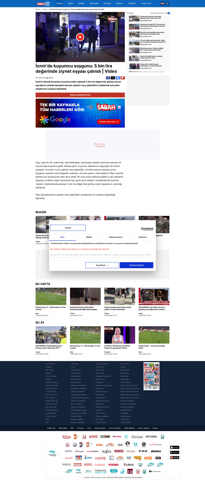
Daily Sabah (63, 428)
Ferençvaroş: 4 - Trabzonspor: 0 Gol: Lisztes (51, 308)
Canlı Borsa (75, 364)
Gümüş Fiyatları (51, 416)
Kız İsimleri (99, 419)
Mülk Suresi (125, 376)
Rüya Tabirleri (75, 373)
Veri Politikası (50, 364)
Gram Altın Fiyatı (51, 395)
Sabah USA (51, 428)
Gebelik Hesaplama (78, 401)
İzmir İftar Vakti (51, 391)
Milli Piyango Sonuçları (79, 410)
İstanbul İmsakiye (52, 382)
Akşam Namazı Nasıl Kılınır (130, 388)
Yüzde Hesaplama (102, 364)
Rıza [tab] (62, 237)
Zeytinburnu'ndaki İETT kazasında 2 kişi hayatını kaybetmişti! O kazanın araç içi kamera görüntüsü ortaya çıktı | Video (152, 25)
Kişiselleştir (101, 265)
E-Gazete (80, 428)
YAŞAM (59, 3)
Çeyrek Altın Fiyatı (52, 401)
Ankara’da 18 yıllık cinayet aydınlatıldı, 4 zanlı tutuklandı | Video (151, 65)
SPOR (70, 3)
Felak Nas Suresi (102, 391)
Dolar (47, 419)
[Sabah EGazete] (151, 393)
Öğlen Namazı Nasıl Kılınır (130, 395)
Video (38, 9)
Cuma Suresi (100, 367)
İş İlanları (49, 367)
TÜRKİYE (132, 3)
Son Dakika (50, 370)
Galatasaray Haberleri (78, 385)
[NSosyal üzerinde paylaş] (118, 77)
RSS (72, 428)
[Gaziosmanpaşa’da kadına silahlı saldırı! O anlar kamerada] (119, 296)
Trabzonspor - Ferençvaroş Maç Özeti (152, 347)
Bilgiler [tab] (89, 237)
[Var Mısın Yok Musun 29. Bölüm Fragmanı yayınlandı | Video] (119, 335)
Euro (47, 422)
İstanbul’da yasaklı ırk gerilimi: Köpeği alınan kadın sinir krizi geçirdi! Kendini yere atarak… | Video (151, 17)
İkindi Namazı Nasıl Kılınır (129, 398)
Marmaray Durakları (127, 407)
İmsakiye (49, 379)
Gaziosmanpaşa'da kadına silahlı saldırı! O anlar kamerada (117, 308)
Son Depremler (76, 379)
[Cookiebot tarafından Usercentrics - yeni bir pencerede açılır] (143, 229)
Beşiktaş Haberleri (77, 391)
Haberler (49, 373)
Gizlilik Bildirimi (129, 428)
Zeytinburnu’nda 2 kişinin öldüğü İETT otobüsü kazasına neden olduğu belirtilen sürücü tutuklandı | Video (152, 49)
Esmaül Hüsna (126, 416)
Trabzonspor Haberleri (79, 395)
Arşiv (89, 428)
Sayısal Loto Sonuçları (78, 413)
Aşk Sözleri (100, 404)
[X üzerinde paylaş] (113, 77)
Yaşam (44, 9)
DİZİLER (107, 3)
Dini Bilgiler (124, 413)
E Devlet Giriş (76, 370)
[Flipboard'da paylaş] (123, 77)
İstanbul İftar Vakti (52, 385)
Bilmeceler (99, 382)
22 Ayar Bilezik (51, 413)
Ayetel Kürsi (100, 373)
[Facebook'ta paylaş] (108, 77)
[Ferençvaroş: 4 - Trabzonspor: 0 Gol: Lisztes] (51, 296)
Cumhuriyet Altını (52, 410)
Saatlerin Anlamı (126, 410)
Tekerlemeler (125, 370)
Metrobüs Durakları (102, 401)
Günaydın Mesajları (127, 401)
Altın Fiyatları (50, 398)
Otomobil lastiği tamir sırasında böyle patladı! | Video (151, 57)
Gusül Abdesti (126, 382)
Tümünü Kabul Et (136, 265)
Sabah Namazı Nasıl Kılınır (130, 391)
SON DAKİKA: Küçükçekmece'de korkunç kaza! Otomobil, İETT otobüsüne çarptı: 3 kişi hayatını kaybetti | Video (49, 347)
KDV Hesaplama (76, 404)
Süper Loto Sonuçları (78, 407)
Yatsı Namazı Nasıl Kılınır (129, 385)
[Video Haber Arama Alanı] (167, 3)
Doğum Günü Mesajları (129, 404)
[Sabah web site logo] (163, 4)
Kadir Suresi (125, 379)
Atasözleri (99, 410)
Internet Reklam (115, 428)
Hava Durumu (75, 376)
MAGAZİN (94, 3)
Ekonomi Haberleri (77, 422)
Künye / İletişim (143, 428)
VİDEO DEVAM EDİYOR (80, 95)
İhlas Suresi (125, 373)
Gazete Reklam (99, 428)
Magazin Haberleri (77, 419)
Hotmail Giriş (100, 398)
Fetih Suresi (100, 395)
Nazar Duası (100, 388)
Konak (47, 81)
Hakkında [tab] (143, 237)
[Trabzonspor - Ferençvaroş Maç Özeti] (154, 335)
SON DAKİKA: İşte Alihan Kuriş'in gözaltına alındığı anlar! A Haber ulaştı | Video (152, 308)
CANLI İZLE (146, 3)
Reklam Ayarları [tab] (115, 237)
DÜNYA (119, 3)
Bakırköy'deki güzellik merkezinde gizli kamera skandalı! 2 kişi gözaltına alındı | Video (152, 33)
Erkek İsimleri (100, 413)
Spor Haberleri (76, 382)
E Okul (73, 367)
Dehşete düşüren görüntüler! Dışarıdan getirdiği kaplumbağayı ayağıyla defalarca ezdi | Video (83, 308)
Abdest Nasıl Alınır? (102, 407)
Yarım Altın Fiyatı (51, 404)
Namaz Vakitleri (51, 376)
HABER (81, 3)
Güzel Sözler (100, 379)
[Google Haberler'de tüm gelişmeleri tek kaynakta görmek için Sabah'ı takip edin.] (80, 114)
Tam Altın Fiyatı (51, 407)
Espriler (123, 367)
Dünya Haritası (101, 422)
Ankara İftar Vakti (51, 388)
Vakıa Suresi (125, 364)
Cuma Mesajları (126, 422)
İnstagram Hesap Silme (104, 385)
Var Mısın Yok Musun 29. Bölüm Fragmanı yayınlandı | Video (117, 347)
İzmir (41, 65)
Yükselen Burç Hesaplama (80, 398)
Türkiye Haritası (76, 416)
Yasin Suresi (100, 370)
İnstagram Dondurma (103, 376)
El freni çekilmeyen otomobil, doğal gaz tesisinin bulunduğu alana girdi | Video (153, 41)
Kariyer (155, 428)
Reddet (68, 228)
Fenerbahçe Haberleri (78, 388)
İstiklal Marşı (125, 419)
